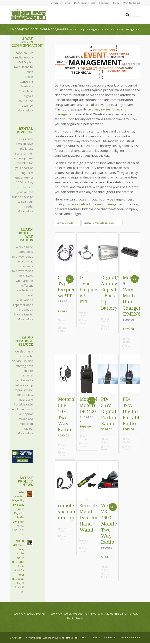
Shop (67, 2)
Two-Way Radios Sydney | (30, 613)
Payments (55, 2)
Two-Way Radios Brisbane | (109, 613)
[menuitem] (55, 3)
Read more (84, 314)
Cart (93, 2)
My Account (80, 2)
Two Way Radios (32, 637)
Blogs (116, 2)
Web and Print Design (66, 637)
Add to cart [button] (61, 322)
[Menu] (134, 15)
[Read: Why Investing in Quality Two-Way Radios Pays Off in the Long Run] (29, 493)
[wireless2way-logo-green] (29, 15)
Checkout (104, 2)
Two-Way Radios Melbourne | (69, 613)
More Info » (25, 110)
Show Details (62, 329)
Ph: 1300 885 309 (131, 2)
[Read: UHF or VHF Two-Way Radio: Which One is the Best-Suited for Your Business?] (29, 542)
